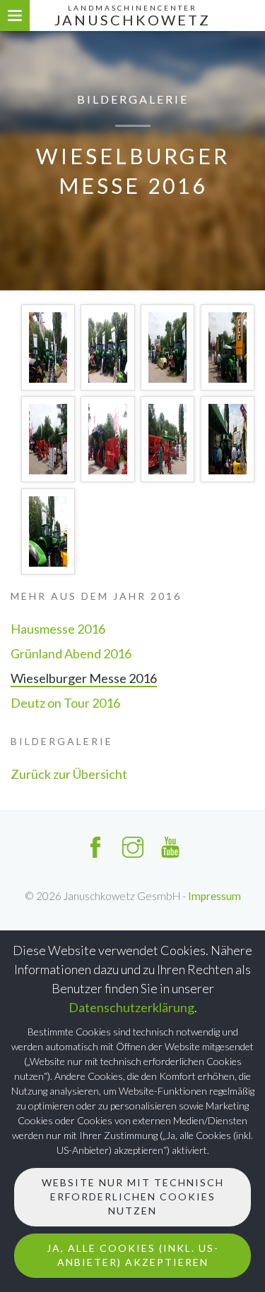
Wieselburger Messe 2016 (84, 678)
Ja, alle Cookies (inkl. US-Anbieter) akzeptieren (133, 1255)
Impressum (214, 896)
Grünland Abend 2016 (71, 653)
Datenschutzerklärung (131, 1007)
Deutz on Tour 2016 (65, 702)
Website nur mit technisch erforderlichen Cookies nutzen (133, 1196)
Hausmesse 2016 (58, 628)
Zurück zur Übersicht (69, 774)
